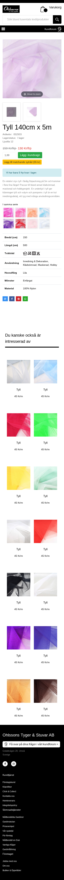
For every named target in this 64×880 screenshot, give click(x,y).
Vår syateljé (8, 831)
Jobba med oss (10, 861)
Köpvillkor (7, 787)
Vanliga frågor (9, 845)
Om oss (6, 866)
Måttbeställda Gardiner (13, 817)
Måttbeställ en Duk (11, 840)
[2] (5, 763)
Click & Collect (9, 791)
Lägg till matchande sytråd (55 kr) (22, 162)
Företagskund (9, 782)
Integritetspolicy (10, 805)
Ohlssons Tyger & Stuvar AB (28, 735)
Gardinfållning (9, 849)
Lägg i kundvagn (30, 155)
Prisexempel (8, 826)
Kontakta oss (9, 796)
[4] (14, 763)
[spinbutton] (9, 155)
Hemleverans (9, 801)
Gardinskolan (9, 822)
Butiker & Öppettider (12, 870)
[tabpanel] (19, 376)
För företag (8, 835)
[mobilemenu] (3, 29)
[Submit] (57, 19)
